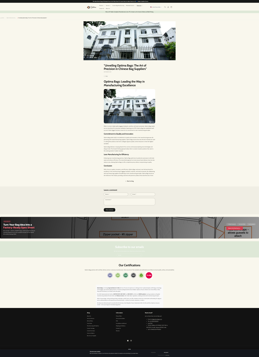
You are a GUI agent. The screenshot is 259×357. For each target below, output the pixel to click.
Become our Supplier (91, 335)
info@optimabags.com (156, 319)
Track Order (89, 323)
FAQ (117, 321)
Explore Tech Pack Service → (234, 228)
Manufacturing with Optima (93, 325)
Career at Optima (90, 333)
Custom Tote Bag (90, 328)
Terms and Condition (120, 318)
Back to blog (130, 181)
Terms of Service (90, 318)
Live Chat (150, 323)
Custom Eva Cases (91, 330)
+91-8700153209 (154, 321)
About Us (89, 316)
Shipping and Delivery (120, 325)
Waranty (118, 330)
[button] (101, 5)
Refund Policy (90, 321)
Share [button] (106, 76)
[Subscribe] (140, 255)
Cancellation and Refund (121, 323)
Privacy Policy (119, 316)
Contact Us (118, 328)
